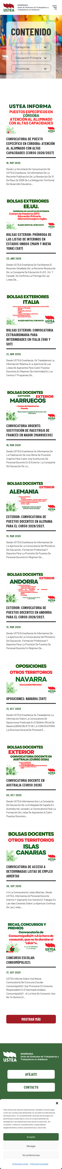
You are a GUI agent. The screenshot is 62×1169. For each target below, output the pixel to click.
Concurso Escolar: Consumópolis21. (20, 960)
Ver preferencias (31, 1155)
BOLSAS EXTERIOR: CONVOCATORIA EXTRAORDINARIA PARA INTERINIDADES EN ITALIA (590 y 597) (29, 337)
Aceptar (31, 1136)
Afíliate (31, 1074)
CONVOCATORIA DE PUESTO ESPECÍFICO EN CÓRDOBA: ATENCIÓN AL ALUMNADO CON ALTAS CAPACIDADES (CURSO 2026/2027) (30, 145)
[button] (57, 1103)
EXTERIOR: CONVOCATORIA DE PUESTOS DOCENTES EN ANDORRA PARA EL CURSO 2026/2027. (29, 612)
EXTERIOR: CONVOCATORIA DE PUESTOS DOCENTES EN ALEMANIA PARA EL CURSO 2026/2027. (29, 521)
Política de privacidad (39, 1164)
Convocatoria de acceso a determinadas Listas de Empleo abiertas (29, 871)
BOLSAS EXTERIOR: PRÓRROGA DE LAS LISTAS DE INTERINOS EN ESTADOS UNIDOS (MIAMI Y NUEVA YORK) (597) (28, 241)
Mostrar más (31, 1019)
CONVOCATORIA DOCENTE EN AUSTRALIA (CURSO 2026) (25, 782)
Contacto (31, 1087)
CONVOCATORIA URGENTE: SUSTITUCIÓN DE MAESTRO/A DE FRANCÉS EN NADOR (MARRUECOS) (29, 430)
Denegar (31, 1146)
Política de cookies (20, 1164)
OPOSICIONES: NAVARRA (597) (26, 698)
